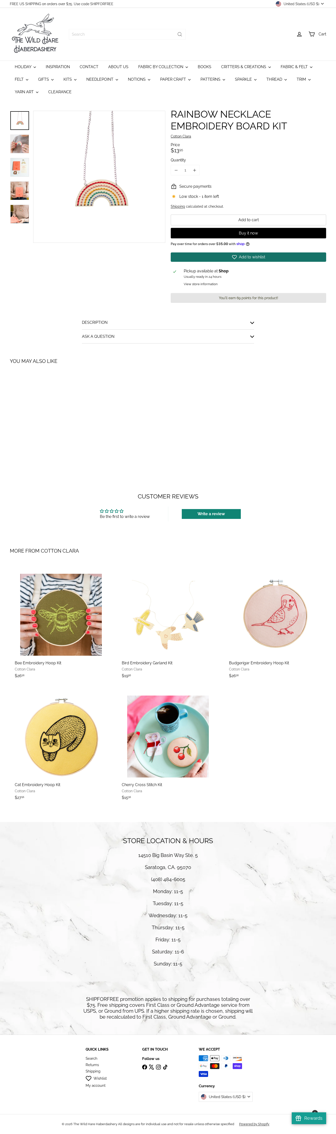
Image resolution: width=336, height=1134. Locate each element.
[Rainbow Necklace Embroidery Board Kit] (34, 414)
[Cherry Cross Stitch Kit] (168, 745)
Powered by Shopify (254, 1124)
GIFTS (44, 79)
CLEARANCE (60, 92)
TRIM (302, 79)
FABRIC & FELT (295, 66)
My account (96, 1085)
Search (91, 1058)
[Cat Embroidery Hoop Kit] (61, 745)
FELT (20, 79)
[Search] (180, 34)
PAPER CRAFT (173, 79)
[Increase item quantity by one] (194, 170)
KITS (68, 79)
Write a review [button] (211, 514)
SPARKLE (244, 79)
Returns (92, 1065)
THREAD (274, 79)
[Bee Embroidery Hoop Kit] (61, 623)
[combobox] (127, 34)
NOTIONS (137, 79)
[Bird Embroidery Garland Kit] (168, 623)
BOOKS (204, 66)
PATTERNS (210, 79)
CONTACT (89, 66)
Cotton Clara (60, 551)
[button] (248, 257)
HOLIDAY (23, 66)
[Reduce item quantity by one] (176, 170)
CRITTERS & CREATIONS (244, 66)
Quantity (178, 160)
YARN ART (25, 92)
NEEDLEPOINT (100, 79)
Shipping (178, 206)
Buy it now (248, 233)
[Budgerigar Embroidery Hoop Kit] (275, 623)
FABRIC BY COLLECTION (161, 66)
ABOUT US (118, 66)
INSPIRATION (58, 66)
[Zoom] (99, 177)
